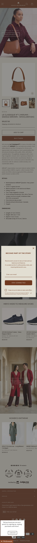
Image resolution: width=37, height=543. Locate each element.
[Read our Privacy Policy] (31, 293)
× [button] (23, 519)
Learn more (12, 533)
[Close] (33, 248)
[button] (15, 541)
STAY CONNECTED (18, 283)
